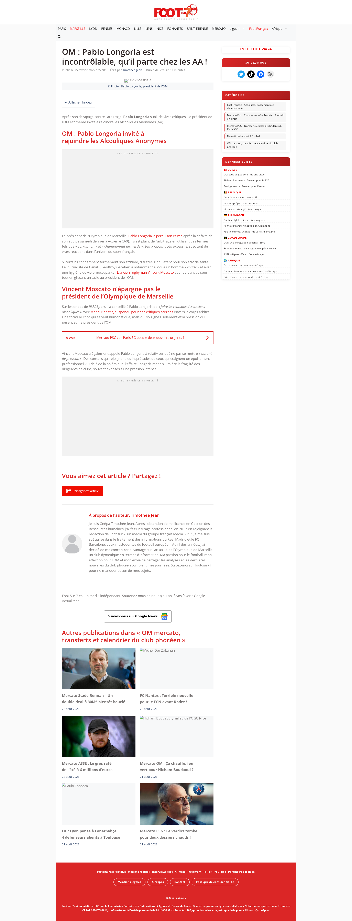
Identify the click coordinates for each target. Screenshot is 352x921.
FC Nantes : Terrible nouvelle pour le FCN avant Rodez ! (166, 698)
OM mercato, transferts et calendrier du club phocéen (252, 145)
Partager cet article (86, 491)
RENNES (106, 28)
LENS (149, 28)
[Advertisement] (137, 190)
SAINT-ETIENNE (197, 28)
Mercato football (139, 872)
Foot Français (258, 28)
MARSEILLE (77, 28)
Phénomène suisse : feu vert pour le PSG (247, 180)
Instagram (194, 872)
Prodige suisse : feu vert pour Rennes (245, 186)
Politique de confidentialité (215, 882)
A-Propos (158, 882)
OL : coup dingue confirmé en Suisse (244, 174)
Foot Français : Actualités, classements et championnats (250, 106)
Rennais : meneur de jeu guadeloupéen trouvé (250, 248)
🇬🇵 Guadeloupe (235, 237)
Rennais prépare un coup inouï (241, 203)
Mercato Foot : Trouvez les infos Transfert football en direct (255, 116)
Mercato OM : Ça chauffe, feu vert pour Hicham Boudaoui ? (167, 766)
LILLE (137, 28)
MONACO (123, 28)
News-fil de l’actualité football (243, 136)
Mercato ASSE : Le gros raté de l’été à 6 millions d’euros (87, 766)
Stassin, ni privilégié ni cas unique (243, 208)
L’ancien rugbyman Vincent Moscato (145, 272)
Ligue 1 (235, 28)
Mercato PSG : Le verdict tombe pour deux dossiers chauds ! (168, 834)
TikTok (207, 872)
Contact (179, 882)
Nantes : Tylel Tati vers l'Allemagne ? (244, 219)
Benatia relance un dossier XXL (241, 197)
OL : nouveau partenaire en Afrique (243, 265)
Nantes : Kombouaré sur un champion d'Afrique (250, 271)
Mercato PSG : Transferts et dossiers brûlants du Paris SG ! (254, 127)
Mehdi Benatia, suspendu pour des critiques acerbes (131, 312)
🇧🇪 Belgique (232, 192)
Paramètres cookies (241, 872)
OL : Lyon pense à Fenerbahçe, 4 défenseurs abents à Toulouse (91, 834)
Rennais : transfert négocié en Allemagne (247, 225)
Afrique (277, 28)
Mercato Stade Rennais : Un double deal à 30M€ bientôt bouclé (93, 698)
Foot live (120, 872)
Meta (182, 872)
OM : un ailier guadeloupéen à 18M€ (244, 242)
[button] (59, 37)
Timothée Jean (145, 515)
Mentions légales (129, 882)
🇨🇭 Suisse (230, 169)
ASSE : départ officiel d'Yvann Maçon (244, 254)
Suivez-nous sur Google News (133, 616)
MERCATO (219, 28)
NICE (160, 28)
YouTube (220, 872)
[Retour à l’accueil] (176, 12)
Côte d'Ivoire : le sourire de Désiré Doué (246, 277)
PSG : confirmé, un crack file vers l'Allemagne (249, 231)
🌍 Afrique (232, 260)
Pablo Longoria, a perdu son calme (155, 236)
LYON (93, 28)
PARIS (62, 28)
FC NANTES (175, 28)
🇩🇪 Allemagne (234, 215)
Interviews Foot (162, 872)
